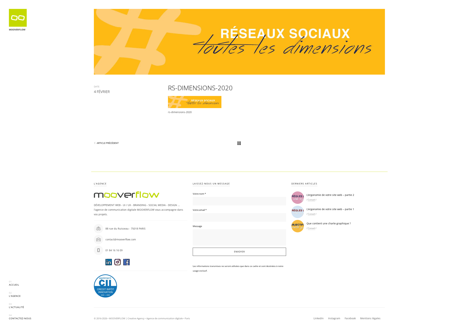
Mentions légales (370, 318)
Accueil (14, 283)
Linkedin (319, 318)
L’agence (15, 294)
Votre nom (199, 193)
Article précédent (108, 143)
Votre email (200, 210)
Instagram (334, 318)
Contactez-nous (20, 317)
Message (197, 226)
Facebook (350, 318)
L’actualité (16, 305)
